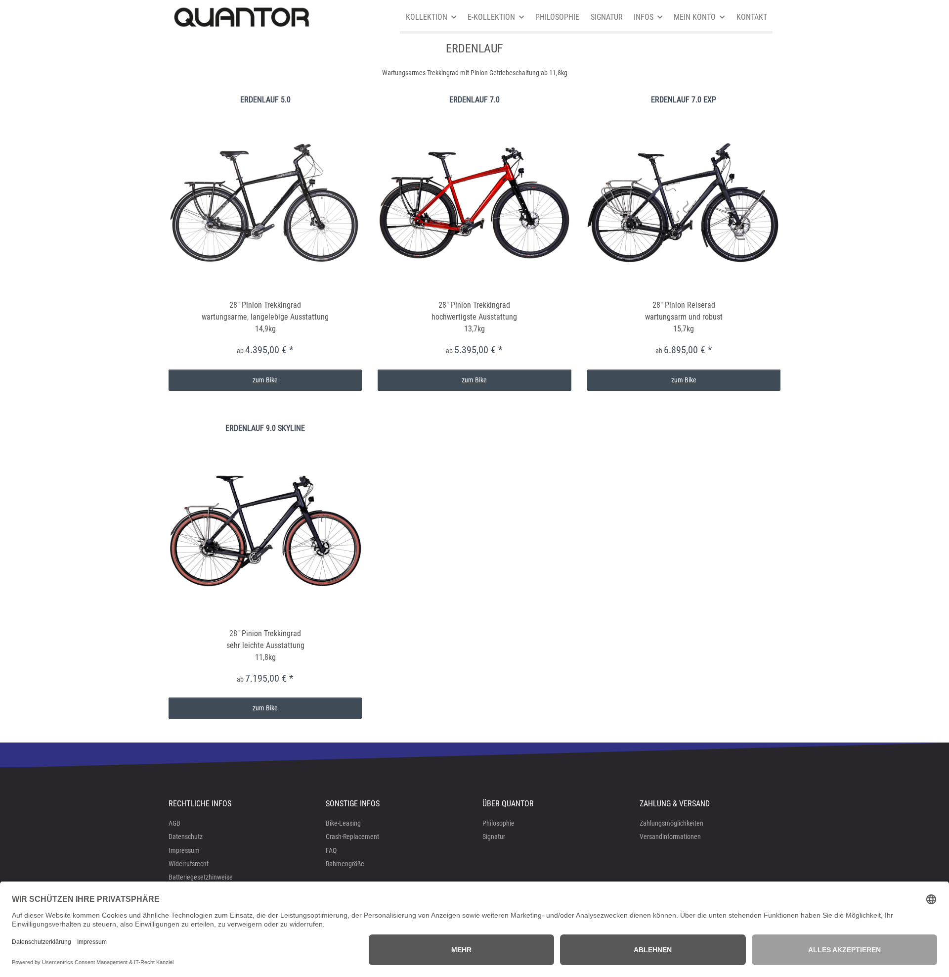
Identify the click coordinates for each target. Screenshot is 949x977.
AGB (174, 823)
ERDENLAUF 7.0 (474, 99)
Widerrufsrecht (189, 864)
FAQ (331, 850)
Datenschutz (186, 836)
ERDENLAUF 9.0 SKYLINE (265, 428)
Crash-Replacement (352, 836)
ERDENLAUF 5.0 (265, 99)
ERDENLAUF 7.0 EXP (683, 99)
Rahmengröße (345, 864)
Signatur (493, 836)
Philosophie (498, 823)
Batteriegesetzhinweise (201, 877)
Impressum (184, 850)
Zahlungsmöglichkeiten (671, 823)
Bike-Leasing (343, 823)
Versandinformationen (670, 836)
